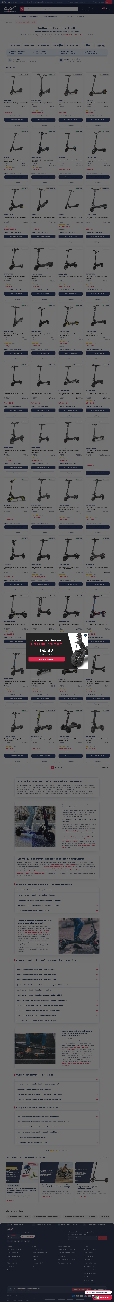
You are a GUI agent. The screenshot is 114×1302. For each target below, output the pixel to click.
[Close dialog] (85, 635)
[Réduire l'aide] (93, 1296)
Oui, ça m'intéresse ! (46, 659)
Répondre (106, 1291)
